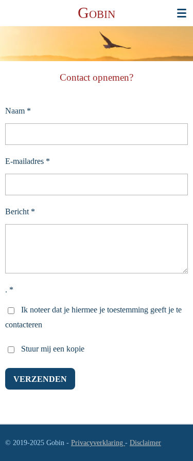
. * (9, 289)
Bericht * (20, 211)
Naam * (18, 110)
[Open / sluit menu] (181, 13)
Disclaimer (145, 443)
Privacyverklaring (98, 443)
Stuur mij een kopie (52, 348)
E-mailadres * (27, 161)
